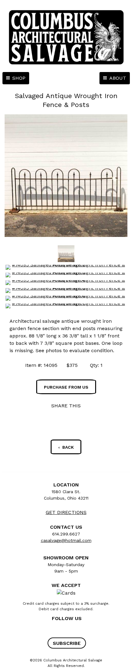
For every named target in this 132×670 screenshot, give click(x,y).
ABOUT (117, 78)
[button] (67, 643)
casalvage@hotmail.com (66, 540)
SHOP (18, 78)
